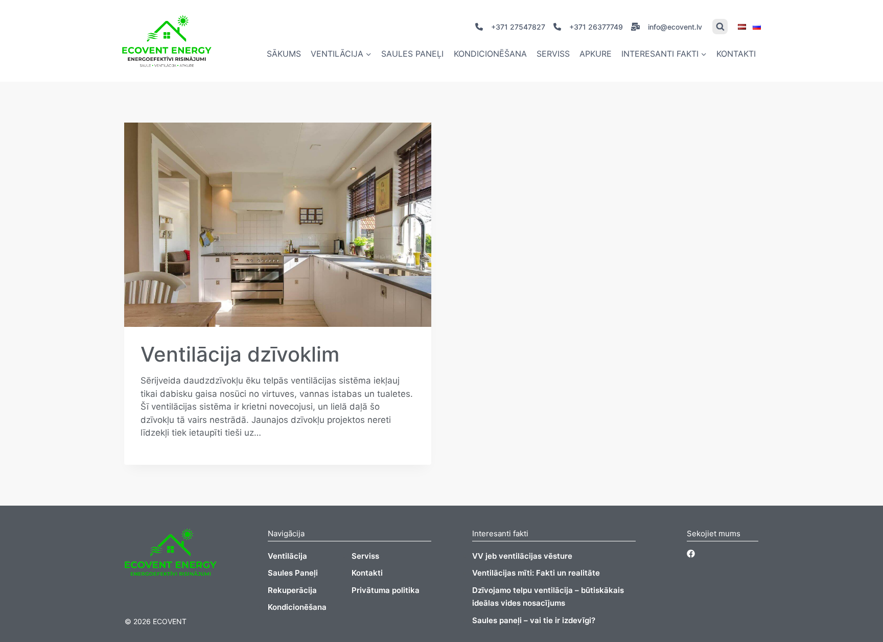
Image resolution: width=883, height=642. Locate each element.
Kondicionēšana (297, 607)
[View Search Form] (720, 26)
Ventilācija (287, 556)
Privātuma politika (386, 590)
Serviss (365, 556)
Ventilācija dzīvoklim (240, 354)
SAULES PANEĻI (412, 54)
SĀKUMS (284, 54)
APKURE (595, 54)
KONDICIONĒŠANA (490, 54)
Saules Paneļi (293, 573)
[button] (368, 54)
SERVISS (553, 54)
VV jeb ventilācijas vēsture (522, 556)
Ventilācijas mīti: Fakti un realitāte (536, 573)
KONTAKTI (736, 54)
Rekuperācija (292, 590)
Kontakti (367, 573)
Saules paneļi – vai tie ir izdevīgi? (533, 620)
